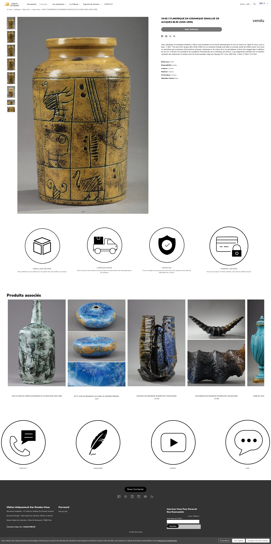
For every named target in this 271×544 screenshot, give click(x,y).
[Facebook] (162, 36)
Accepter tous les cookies (257, 540)
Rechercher (254, 4)
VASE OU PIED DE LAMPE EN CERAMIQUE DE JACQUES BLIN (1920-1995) (37, 396)
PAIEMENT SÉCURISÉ (229, 269)
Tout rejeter (238, 540)
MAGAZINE (98, 468)
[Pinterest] (174, 36)
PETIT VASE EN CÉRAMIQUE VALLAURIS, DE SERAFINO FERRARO (96, 396)
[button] (192, 29)
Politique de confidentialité (167, 541)
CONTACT (23, 468)
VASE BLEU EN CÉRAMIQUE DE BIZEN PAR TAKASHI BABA (156, 396)
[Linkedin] (132, 496)
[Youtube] (145, 496)
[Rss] (152, 496)
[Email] (166, 36)
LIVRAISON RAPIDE (104, 268)
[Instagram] (138, 496)
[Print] (170, 36)
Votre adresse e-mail (175, 518)
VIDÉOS (173, 468)
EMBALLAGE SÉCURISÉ (42, 269)
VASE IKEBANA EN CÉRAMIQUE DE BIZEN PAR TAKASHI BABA (216, 396)
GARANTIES (166, 268)
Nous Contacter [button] (135, 489)
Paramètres (225, 540)
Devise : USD (245, 4)
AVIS (247, 468)
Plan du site (63, 511)
